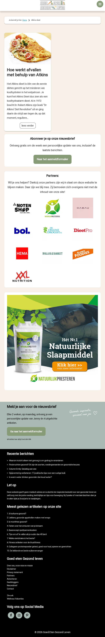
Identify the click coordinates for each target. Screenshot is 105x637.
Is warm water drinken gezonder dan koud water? (30, 477)
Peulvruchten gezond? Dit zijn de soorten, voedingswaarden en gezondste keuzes (44, 465)
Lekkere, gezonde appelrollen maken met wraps (29, 518)
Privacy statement (15, 572)
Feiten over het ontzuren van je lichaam (26, 526)
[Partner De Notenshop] (22, 208)
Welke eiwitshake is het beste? (22, 538)
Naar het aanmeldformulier (52, 159)
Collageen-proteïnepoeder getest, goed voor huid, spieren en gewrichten (40, 546)
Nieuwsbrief (12, 585)
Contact (10, 589)
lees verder (28, 125)
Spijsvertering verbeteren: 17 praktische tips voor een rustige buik (37, 473)
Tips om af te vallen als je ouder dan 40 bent (28, 534)
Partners (10, 576)
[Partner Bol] (22, 230)
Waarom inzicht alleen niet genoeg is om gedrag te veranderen (36, 460)
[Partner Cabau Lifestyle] (83, 208)
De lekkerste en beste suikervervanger (26, 551)
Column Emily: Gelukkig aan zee (22, 469)
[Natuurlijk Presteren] (52, 385)
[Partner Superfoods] (83, 253)
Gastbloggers (12, 582)
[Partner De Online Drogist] (52, 230)
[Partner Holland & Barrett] (52, 253)
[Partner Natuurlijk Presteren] (52, 208)
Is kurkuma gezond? (17, 513)
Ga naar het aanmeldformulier (26, 431)
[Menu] (100, 4)
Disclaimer (11, 569)
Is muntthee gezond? (18, 522)
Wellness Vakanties (15, 599)
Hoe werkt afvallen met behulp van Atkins (27, 72)
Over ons (11, 566)
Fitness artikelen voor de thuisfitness (24, 542)
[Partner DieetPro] (83, 230)
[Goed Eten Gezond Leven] (52, 5)
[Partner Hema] (22, 253)
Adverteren (12, 579)
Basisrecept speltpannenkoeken (23, 530)
